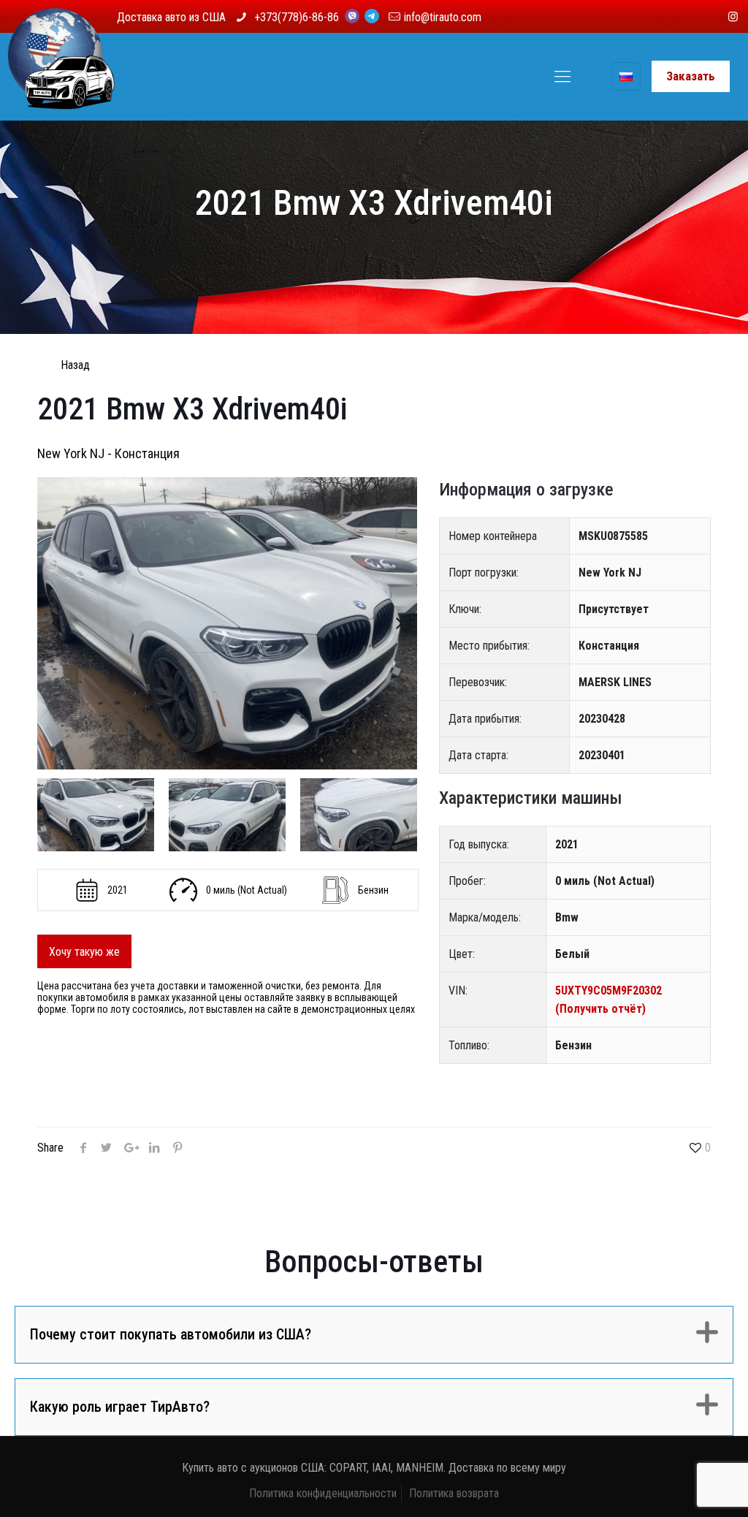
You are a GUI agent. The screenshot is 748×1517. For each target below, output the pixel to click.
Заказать (690, 76)
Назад (75, 365)
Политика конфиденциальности (323, 1493)
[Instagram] (733, 16)
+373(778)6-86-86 (298, 17)
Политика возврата (454, 1493)
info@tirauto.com (442, 17)
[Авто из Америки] (61, 77)
